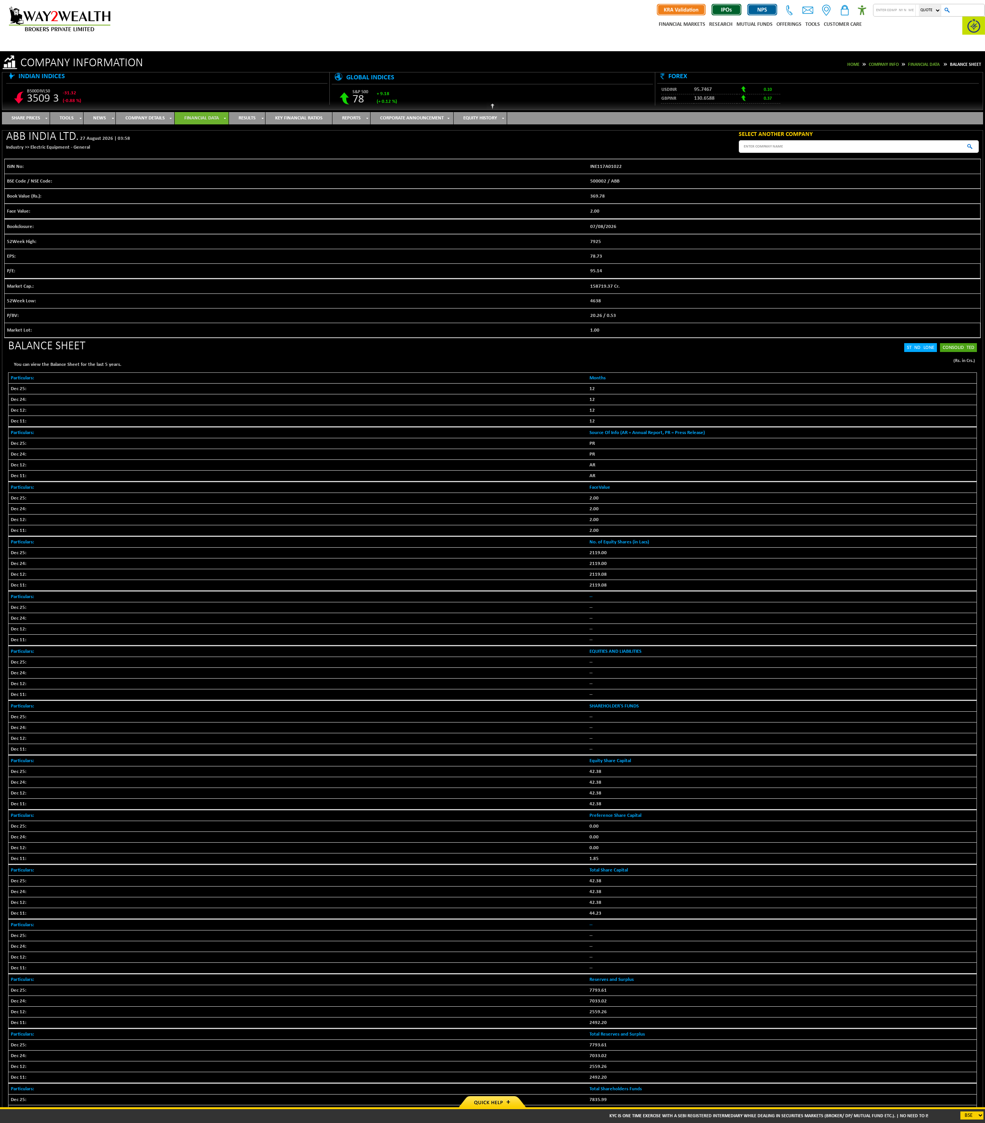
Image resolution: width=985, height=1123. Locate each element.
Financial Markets (682, 24)
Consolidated (958, 347)
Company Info (884, 64)
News (99, 118)
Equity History (480, 118)
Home (853, 64)
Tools (812, 24)
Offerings (788, 24)
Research (721, 24)
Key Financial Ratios (298, 118)
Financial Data (924, 64)
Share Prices (26, 118)
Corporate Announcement (412, 118)
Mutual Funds (754, 24)
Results (247, 118)
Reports (351, 118)
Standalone (920, 347)
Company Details (145, 118)
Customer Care (843, 24)
